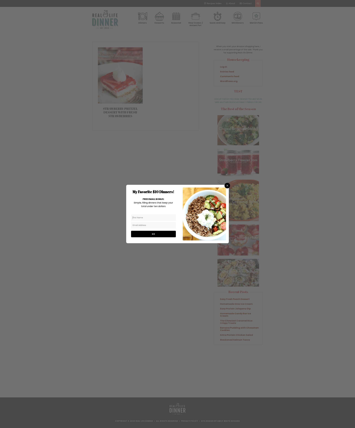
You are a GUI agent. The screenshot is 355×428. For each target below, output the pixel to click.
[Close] (227, 185)
